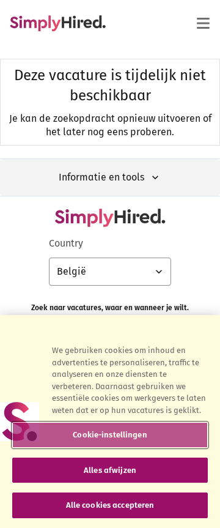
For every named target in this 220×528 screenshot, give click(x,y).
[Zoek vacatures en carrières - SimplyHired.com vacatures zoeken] (58, 23)
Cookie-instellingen (110, 434)
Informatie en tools (101, 177)
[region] (110, 421)
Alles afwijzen (110, 470)
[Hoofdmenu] (203, 23)
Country (66, 243)
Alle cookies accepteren (110, 505)
